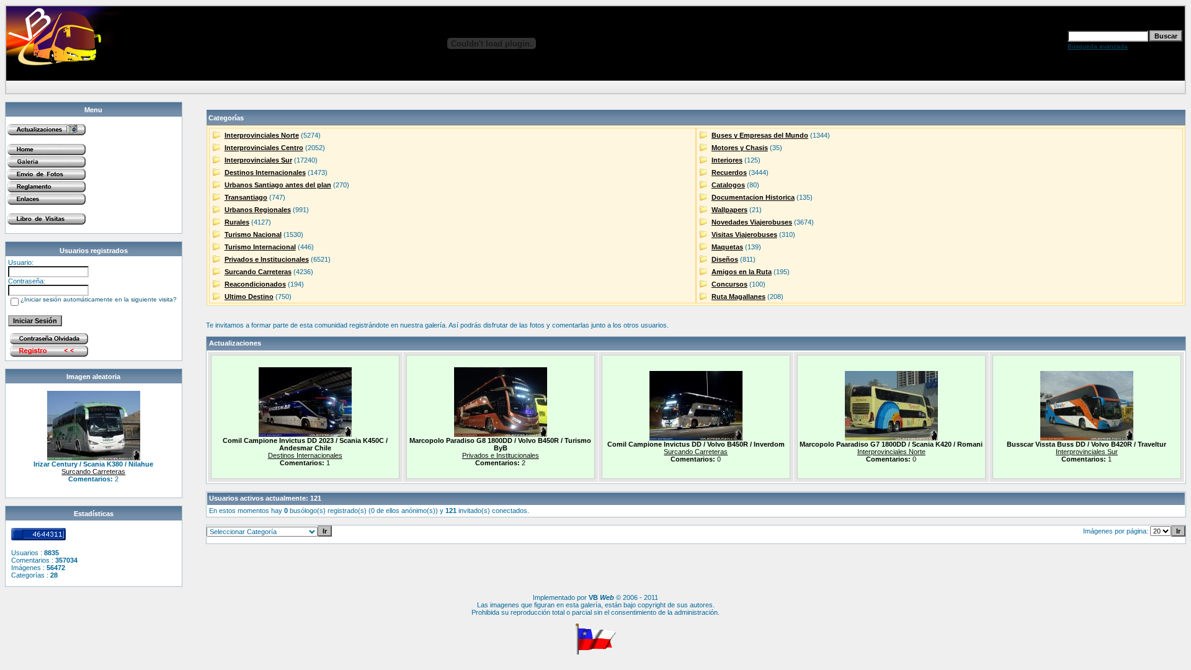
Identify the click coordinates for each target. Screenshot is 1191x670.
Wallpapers (729, 209)
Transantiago (246, 197)
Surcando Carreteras (93, 471)
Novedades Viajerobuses (751, 222)
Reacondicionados (255, 284)
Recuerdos (729, 172)
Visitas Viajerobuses (744, 234)
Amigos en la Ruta (741, 271)
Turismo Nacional (253, 234)
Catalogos (728, 185)
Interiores (727, 160)
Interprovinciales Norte (262, 135)
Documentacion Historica (753, 197)
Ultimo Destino (249, 296)
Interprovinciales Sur (258, 160)
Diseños (724, 259)
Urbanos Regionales (258, 209)
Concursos (729, 284)
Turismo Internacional (260, 247)
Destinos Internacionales (265, 172)
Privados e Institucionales (267, 259)
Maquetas (727, 247)
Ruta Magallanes (738, 296)
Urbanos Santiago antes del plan (278, 185)
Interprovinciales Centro (264, 147)
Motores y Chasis (739, 147)
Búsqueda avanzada (1098, 46)
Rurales (237, 222)
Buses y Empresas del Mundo (759, 135)
